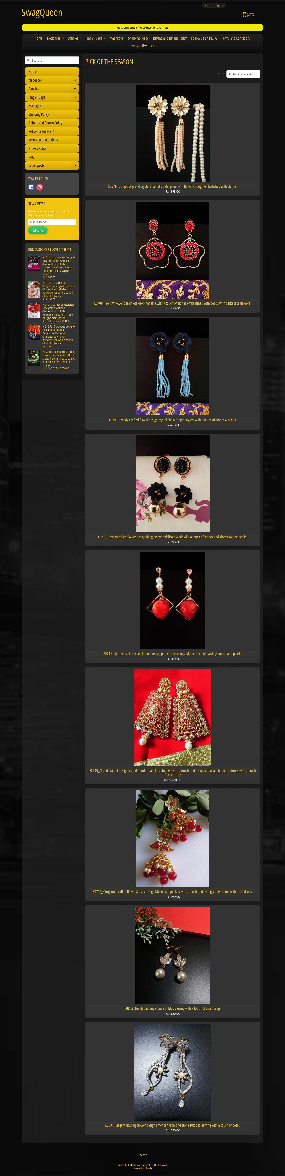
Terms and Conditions (235, 38)
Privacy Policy (138, 45)
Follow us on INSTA (204, 38)
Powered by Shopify (142, 1168)
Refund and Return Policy (170, 38)
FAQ (154, 45)
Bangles (75, 38)
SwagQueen (42, 12)
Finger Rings (96, 38)
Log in (207, 5)
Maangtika (117, 38)
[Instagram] (39, 187)
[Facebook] (31, 187)
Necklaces (56, 38)
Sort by (222, 74)
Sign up (220, 5)
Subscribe (38, 230)
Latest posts (54, 166)
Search (142, 1155)
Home (38, 38)
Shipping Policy (138, 38)
